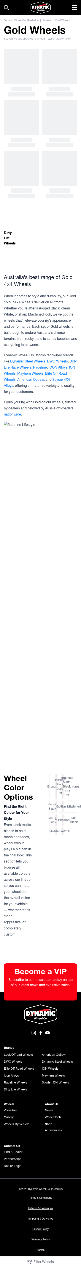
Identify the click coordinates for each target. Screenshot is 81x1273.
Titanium (59, 831)
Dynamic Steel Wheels (27, 361)
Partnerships (12, 1159)
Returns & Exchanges (40, 1208)
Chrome (74, 786)
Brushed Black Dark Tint (59, 786)
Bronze (52, 786)
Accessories (53, 1130)
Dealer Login (12, 1166)
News (49, 1110)
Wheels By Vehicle (16, 1124)
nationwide (12, 414)
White (67, 831)
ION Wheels (50, 1068)
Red (67, 820)
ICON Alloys (58, 367)
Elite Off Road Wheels (19, 1068)
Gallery (9, 1117)
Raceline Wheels (15, 1082)
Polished (59, 820)
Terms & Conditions (40, 1197)
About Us (52, 1104)
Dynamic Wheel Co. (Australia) (21, 20)
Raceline (40, 367)
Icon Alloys (11, 1075)
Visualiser (10, 1110)
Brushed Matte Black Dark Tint (67, 786)
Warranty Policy (41, 1239)
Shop (48, 1124)
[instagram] (34, 1033)
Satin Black (74, 820)
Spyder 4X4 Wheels (55, 1082)
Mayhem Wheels (30, 373)
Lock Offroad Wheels (18, 1055)
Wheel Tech (53, 1117)
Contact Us (12, 1146)
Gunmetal (67, 806)
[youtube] (47, 1033)
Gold (59, 806)
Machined (74, 806)
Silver (52, 831)
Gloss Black (52, 806)
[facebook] (40, 1033)
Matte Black (52, 820)
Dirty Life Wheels (15, 1089)
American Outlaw (30, 379)
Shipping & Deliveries (40, 1218)
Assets (40, 1249)
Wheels (47, 20)
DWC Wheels (57, 361)
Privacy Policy (40, 1229)
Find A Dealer (13, 1152)
